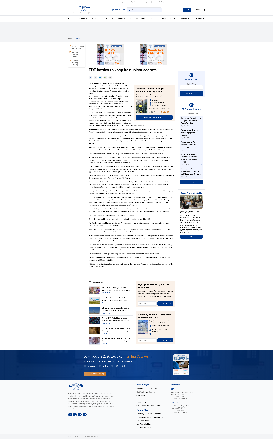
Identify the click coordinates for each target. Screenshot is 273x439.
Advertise (198, 19)
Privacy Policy (142, 402)
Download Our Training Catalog (77, 63)
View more (105, 293)
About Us (140, 399)
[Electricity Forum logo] (84, 8)
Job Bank (183, 19)
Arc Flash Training (143, 421)
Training (107, 19)
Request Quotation (191, 237)
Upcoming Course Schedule (147, 389)
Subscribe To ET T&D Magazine (78, 47)
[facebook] (90, 77)
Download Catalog (96, 374)
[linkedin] (100, 77)
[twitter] (95, 77)
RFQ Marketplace (143, 19)
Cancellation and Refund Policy (148, 406)
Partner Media (123, 19)
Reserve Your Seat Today (154, 117)
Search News (191, 93)
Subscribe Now (165, 303)
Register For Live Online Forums (76, 54)
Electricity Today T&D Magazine (148, 414)
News (94, 19)
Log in (187, 10)
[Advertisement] (132, 274)
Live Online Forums (164, 19)
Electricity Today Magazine (117, 2)
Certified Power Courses (145, 392)
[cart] (204, 10)
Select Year (191, 84)
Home (70, 19)
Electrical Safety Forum (145, 427)
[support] (105, 77)
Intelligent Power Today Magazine (139, 2)
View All (191, 182)
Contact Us (140, 395)
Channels (81, 19)
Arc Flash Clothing (158, 2)
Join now (197, 10)
